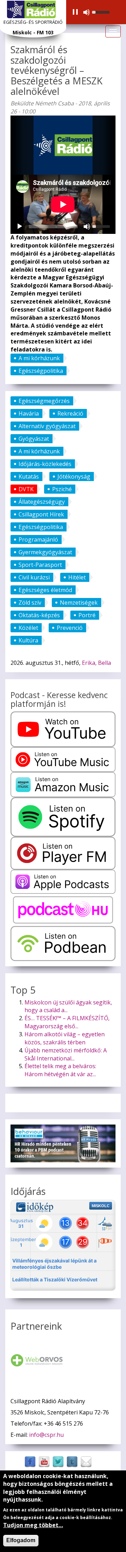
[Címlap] (31, 9)
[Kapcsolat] (86, 1461)
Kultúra (28, 640)
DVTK (26, 489)
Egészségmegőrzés (44, 401)
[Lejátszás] (19, 226)
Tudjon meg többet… (33, 1525)
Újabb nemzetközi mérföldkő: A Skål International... (65, 1054)
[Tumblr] (72, 1461)
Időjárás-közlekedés (45, 464)
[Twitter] (58, 1461)
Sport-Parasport (40, 565)
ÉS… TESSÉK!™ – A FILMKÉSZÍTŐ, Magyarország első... (67, 1022)
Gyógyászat (34, 439)
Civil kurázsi (34, 577)
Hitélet (77, 577)
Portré (87, 615)
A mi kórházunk (39, 358)
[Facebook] (30, 1461)
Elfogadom (20, 1540)
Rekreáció (70, 413)
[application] (90, 12)
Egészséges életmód (45, 590)
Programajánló (38, 539)
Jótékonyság (73, 476)
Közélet (28, 628)
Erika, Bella (96, 663)
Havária (29, 413)
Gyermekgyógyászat (45, 552)
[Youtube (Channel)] (44, 1461)
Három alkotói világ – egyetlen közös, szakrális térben (64, 1038)
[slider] (102, 11)
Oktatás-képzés (39, 615)
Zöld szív (30, 602)
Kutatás (29, 476)
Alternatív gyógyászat (47, 426)
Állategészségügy (42, 502)
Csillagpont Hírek (41, 514)
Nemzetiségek (79, 602)
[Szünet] (75, 12)
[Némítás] (86, 12)
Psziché (62, 489)
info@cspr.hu (46, 1435)
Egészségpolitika (41, 371)
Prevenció (70, 628)
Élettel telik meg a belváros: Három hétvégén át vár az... (60, 1070)
